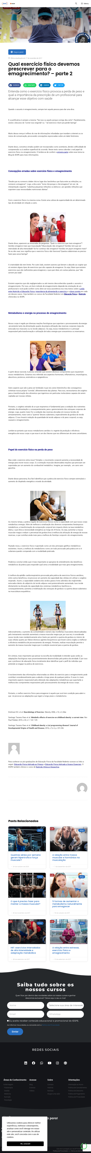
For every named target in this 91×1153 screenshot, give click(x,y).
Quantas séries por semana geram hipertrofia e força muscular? (26, 857)
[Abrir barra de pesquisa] (76, 4)
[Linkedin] (25, 1063)
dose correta (75, 291)
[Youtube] (49, 1063)
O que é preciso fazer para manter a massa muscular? (25, 902)
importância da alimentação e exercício (51, 291)
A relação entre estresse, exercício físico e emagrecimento (65, 950)
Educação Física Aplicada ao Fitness (28, 764)
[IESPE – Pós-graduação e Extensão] (8, 4)
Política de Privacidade (51, 1025)
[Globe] (65, 1063)
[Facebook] (33, 1063)
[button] (14, 85)
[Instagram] (57, 1063)
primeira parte (62, 152)
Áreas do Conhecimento (15, 1080)
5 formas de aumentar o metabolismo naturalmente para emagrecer (67, 904)
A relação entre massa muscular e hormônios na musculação (66, 857)
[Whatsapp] (41, 1063)
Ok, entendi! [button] (25, 1144)
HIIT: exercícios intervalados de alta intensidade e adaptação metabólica (25, 950)
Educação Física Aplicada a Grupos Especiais (63, 764)
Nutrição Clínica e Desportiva (47, 767)
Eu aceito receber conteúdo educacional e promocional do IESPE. (44, 1020)
